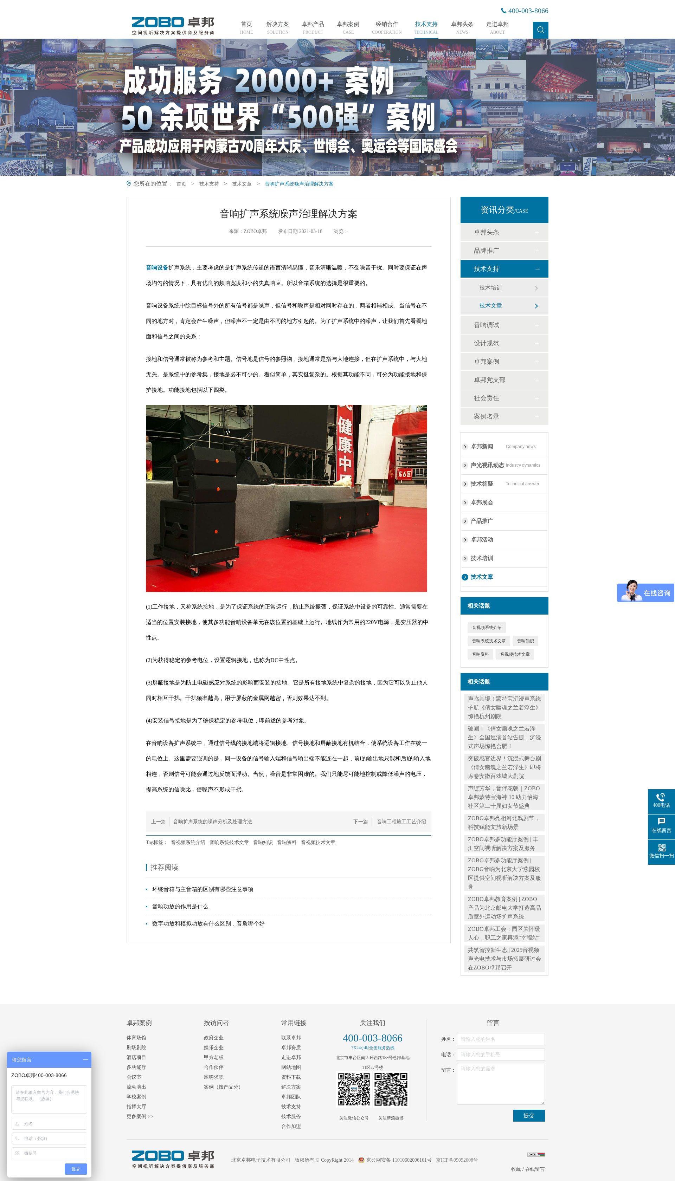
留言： (448, 1070)
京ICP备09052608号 (457, 1160)
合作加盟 (291, 1126)
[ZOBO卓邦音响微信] (354, 1089)
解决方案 (277, 28)
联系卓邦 (291, 1037)
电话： (448, 1054)
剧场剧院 (136, 1047)
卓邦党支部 (490, 379)
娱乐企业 (214, 1047)
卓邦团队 (291, 1096)
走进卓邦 (497, 28)
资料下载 (291, 1077)
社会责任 (486, 398)
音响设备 (157, 268)
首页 (246, 28)
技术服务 (291, 1116)
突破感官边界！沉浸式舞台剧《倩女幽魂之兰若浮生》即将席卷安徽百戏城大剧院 (504, 767)
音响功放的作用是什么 (180, 906)
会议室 (134, 1077)
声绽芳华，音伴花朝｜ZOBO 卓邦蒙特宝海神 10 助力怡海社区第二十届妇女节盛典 (504, 797)
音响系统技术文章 (229, 842)
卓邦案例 (348, 28)
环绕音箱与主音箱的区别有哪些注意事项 (202, 889)
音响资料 (287, 842)
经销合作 (387, 28)
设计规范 (486, 343)
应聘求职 (214, 1077)
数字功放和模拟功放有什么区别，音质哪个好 (208, 924)
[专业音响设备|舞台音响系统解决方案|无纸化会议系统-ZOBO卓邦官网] (172, 34)
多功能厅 (136, 1067)
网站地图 (291, 1067)
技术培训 (491, 288)
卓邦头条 (462, 28)
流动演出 (136, 1087)
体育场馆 (136, 1037)
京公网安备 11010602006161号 (399, 1160)
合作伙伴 (214, 1067)
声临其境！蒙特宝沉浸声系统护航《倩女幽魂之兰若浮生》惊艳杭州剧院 (504, 707)
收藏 (516, 1169)
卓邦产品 (313, 28)
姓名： (448, 1039)
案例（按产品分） (223, 1087)
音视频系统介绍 (188, 842)
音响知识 (263, 842)
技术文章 (242, 184)
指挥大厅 (136, 1106)
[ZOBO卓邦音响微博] (391, 1089)
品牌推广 (486, 250)
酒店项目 (136, 1057)
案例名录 (486, 416)
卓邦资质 (291, 1047)
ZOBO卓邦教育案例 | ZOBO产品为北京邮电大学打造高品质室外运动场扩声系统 (504, 908)
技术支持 (426, 28)
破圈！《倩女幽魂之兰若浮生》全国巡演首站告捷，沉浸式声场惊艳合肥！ (504, 737)
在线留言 (535, 1169)
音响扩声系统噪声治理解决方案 (299, 184)
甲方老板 (214, 1057)
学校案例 (136, 1096)
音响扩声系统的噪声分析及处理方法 (212, 821)
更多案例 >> (140, 1116)
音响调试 (486, 325)
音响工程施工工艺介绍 (400, 821)
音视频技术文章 (318, 842)
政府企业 (214, 1037)
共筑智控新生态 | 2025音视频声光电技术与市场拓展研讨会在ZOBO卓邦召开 (504, 959)
